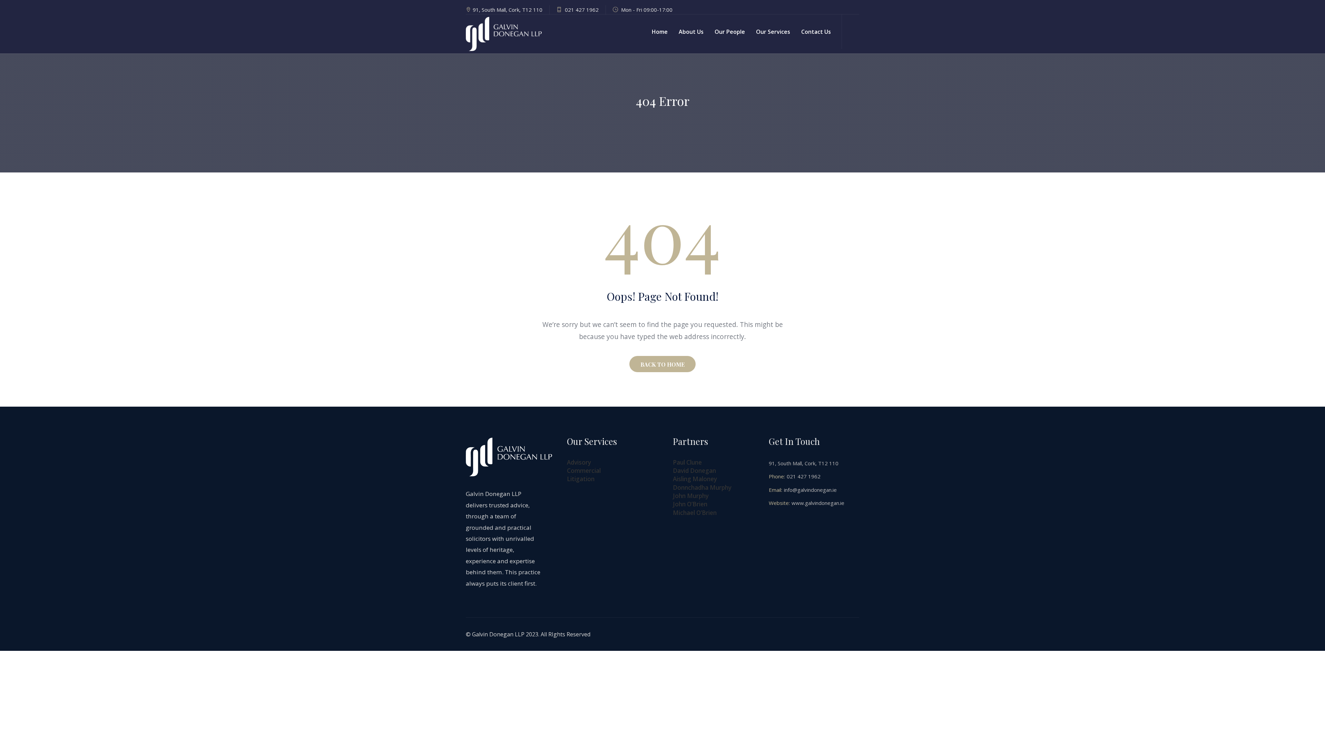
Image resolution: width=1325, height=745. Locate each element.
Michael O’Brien (695, 513)
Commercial (584, 471)
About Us (691, 32)
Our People (730, 32)
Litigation (581, 479)
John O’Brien (690, 504)
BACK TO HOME (662, 364)
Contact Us (816, 32)
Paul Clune (687, 462)
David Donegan (694, 471)
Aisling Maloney (695, 479)
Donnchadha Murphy (702, 487)
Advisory (579, 462)
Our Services (773, 32)
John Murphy (691, 496)
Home (660, 32)
